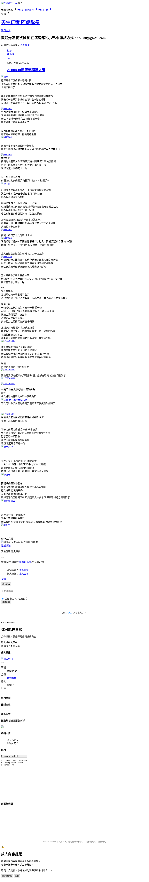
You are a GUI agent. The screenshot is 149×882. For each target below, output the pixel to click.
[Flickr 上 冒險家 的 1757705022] (8, 383)
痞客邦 (22, 562)
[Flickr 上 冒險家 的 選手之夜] (7, 447)
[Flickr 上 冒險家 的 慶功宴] (5, 525)
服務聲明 (102, 842)
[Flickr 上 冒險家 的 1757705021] (8, 378)
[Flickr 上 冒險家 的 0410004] (6, 137)
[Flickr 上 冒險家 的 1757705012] (8, 341)
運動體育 (25, 45)
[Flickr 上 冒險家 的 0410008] (6, 238)
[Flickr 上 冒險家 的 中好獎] (5, 475)
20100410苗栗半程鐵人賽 (26, 70)
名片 (9, 57)
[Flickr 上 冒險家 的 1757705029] (8, 414)
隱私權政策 (91, 842)
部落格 (10, 54)
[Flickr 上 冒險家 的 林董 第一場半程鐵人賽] (14, 400)
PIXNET (52, 842)
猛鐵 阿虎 (6, 545)
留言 (29, 562)
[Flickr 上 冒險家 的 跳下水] (5, 184)
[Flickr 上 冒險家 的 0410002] (6, 108)
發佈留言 (6, 602)
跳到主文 (5, 30)
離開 (17, 876)
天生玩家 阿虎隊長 (20, 22)
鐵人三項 (24, 574)
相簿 (9, 50)
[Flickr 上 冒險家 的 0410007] (6, 229)
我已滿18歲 (7, 876)
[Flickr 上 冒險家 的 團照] (4, 77)
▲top (3, 579)
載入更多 (6, 584)
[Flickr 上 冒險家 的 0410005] (6, 154)
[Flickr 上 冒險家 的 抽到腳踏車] (8, 501)
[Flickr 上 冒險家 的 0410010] (6, 256)
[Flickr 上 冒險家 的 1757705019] (8, 369)
